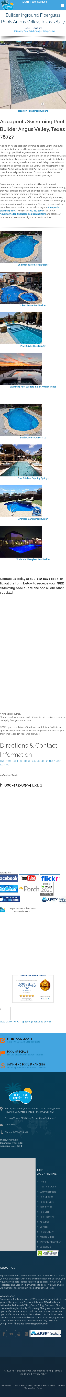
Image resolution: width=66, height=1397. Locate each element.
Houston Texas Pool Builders (33, 110)
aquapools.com (29, 1275)
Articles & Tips (47, 1236)
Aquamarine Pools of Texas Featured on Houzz (23, 910)
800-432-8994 (40, 579)
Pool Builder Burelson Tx (33, 346)
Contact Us (10, 1124)
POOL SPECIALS (17, 1051)
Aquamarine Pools (9, 1275)
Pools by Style (47, 1201)
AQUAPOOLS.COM (53, 1320)
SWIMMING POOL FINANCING (26, 1064)
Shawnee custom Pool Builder (33, 264)
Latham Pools (7, 1305)
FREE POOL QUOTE (19, 1038)
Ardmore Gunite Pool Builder (33, 518)
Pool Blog (44, 1211)
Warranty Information (50, 1241)
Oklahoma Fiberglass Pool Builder (33, 559)
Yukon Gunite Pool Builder (33, 305)
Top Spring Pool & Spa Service (36, 1021)
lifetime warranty (16, 1311)
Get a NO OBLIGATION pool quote (23, 1041)
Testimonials (46, 1206)
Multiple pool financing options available (26, 1067)
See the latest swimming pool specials (25, 1054)
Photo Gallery (46, 1231)
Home (27, 28)
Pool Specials (46, 1196)
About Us (44, 1221)
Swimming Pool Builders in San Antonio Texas (33, 386)
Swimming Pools (48, 1191)
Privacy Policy (40, 1373)
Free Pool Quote (48, 1186)
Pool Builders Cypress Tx (33, 437)
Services (44, 1226)
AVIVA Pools (50, 1302)
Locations (37, 28)
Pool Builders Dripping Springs (33, 478)
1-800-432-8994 (20, 1132)
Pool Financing (47, 1216)
